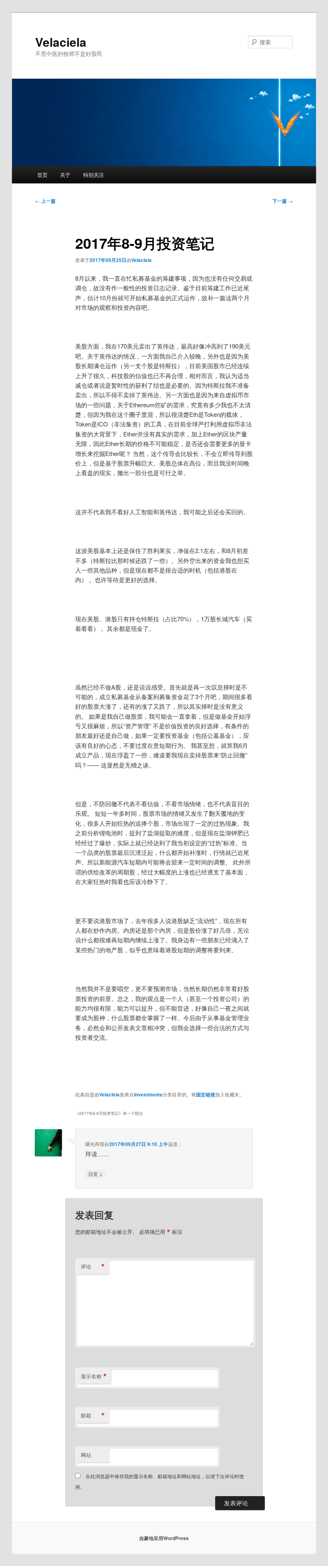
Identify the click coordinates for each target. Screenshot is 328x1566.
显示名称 (94, 1376)
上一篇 (45, 200)
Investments (148, 1094)
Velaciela (60, 41)
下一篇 (282, 200)
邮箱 (93, 1415)
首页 (42, 174)
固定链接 (205, 1094)
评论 (93, 1266)
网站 (86, 1455)
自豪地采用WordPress (164, 1538)
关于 (65, 174)
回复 (95, 1173)
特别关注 (93, 174)
